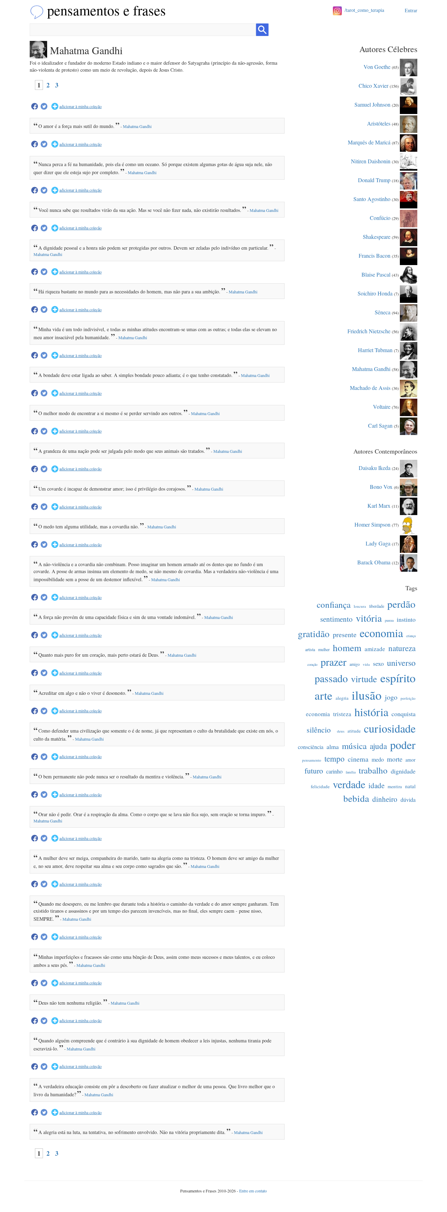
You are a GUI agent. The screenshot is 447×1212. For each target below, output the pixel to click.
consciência (310, 746)
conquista (403, 714)
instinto (406, 619)
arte (323, 695)
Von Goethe (377, 66)
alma (333, 746)
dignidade (403, 771)
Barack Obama (373, 561)
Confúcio (380, 217)
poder (403, 744)
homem (347, 647)
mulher (324, 649)
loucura (360, 606)
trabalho (373, 770)
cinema (358, 759)
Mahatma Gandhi (137, 126)
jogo (391, 697)
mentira (395, 786)
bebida (356, 798)
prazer (333, 662)
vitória (369, 618)
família (351, 772)
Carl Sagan (380, 425)
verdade (349, 784)
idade (376, 785)
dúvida (408, 799)
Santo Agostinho (371, 198)
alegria (342, 698)
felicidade (320, 786)
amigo (355, 664)
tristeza (342, 714)
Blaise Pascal (375, 274)
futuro (314, 770)
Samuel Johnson (372, 104)
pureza (389, 620)
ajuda (378, 746)
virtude (364, 679)
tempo (334, 758)
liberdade (376, 606)
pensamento (311, 760)
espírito (398, 678)
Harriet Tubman (375, 349)
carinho (334, 771)
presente (345, 634)
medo (378, 759)
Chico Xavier (373, 85)
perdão (401, 604)
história (371, 711)
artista (310, 649)
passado (331, 678)
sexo (378, 663)
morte (394, 759)
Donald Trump (374, 179)
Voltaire (381, 406)
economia (381, 632)
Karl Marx (378, 505)
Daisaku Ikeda (374, 467)
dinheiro (384, 799)
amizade (375, 649)
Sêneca (382, 311)
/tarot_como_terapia (364, 10)
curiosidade (390, 728)
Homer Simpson (372, 524)
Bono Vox (381, 486)
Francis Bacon (374, 255)
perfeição (408, 698)
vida (366, 664)
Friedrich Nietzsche (368, 330)
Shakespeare (376, 236)
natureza (402, 648)
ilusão (367, 695)
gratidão (314, 633)
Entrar (411, 10)
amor (410, 759)
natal (410, 786)
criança (411, 635)
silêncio (319, 730)
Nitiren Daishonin (370, 160)
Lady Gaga (378, 543)
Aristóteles (378, 123)
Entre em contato (253, 1190)
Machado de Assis (370, 387)
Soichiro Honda (375, 293)
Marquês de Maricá (369, 141)
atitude (354, 731)
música (354, 745)
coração (312, 664)
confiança (334, 604)
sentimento (336, 619)
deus (340, 731)
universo (401, 662)
